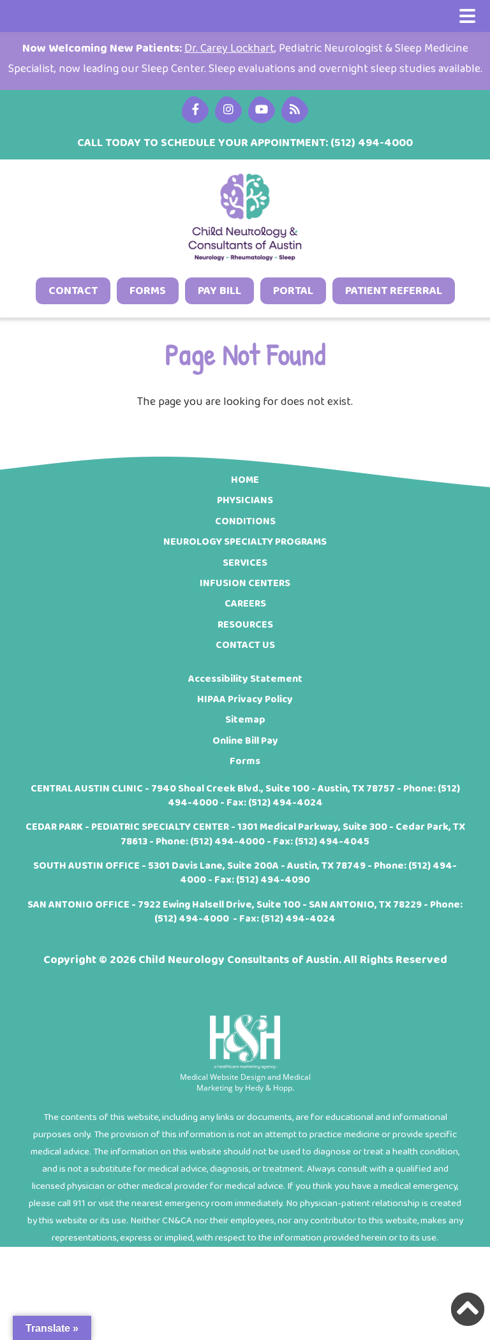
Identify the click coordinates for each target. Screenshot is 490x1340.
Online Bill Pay (245, 741)
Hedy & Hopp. (269, 1087)
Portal (293, 291)
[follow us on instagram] (228, 109)
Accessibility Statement (245, 679)
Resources (245, 625)
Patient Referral (393, 291)
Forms (148, 291)
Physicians (245, 500)
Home (245, 480)
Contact (73, 291)
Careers (245, 604)
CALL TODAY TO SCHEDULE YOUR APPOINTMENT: (245, 143)
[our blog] (261, 109)
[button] (467, 1309)
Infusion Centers (245, 583)
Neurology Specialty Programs (245, 542)
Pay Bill (219, 291)
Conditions (245, 521)
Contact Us (245, 645)
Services (245, 563)
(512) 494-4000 (227, 842)
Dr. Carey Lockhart (229, 48)
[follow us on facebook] (195, 109)
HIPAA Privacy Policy (245, 699)
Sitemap (245, 720)
